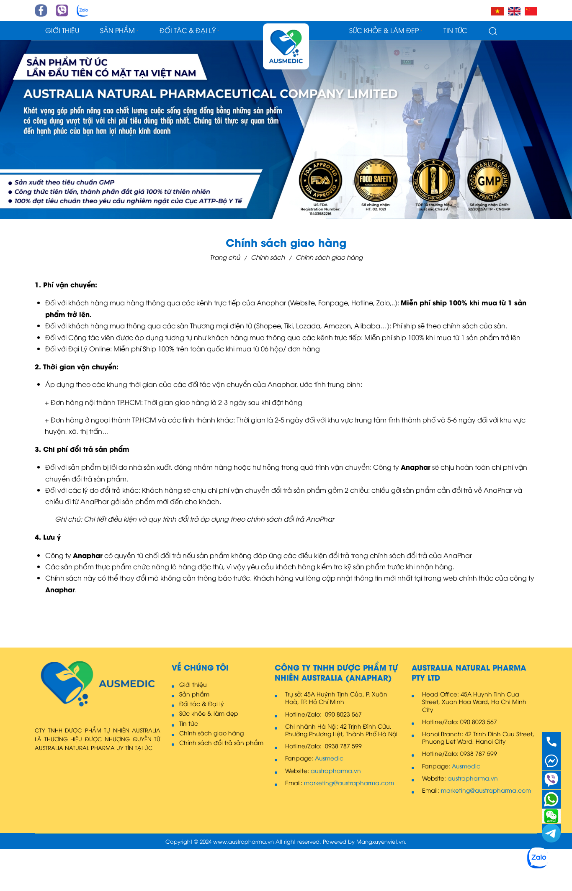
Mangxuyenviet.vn (380, 841)
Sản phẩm (117, 30)
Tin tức (455, 30)
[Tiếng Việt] (497, 10)
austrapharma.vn (336, 770)
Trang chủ (225, 257)
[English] (514, 10)
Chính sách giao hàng (329, 257)
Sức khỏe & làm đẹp (384, 30)
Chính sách (268, 257)
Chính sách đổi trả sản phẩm (221, 742)
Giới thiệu (62, 30)
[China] (531, 10)
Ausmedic (329, 758)
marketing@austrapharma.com (349, 782)
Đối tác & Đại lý (188, 30)
